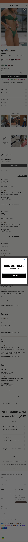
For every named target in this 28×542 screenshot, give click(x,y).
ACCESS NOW (14, 276)
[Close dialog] (25, 260)
